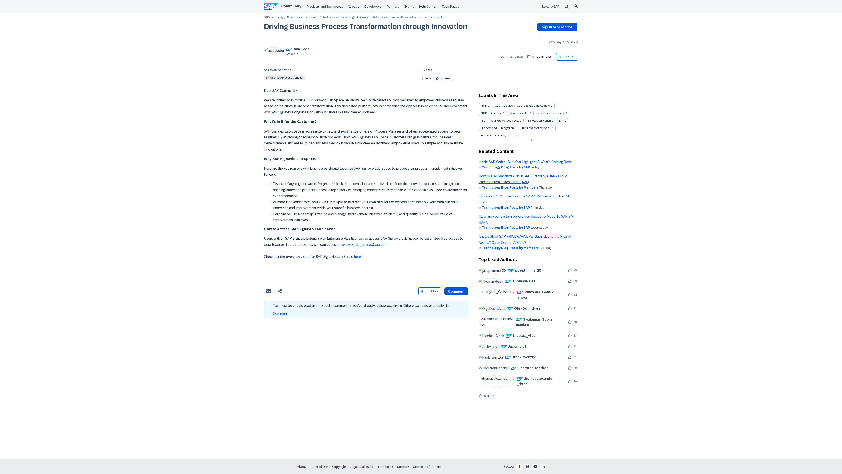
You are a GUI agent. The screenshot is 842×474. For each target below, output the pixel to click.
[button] (559, 57)
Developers (373, 6)
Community (291, 6)
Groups (353, 6)
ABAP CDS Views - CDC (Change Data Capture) (522, 105)
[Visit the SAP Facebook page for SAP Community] (519, 466)
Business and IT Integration (497, 128)
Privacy (301, 467)
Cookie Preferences (427, 467)
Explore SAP (550, 6)
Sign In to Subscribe (557, 27)
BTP (561, 120)
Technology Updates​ (437, 78)
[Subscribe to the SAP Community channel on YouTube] (535, 466)
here (357, 257)
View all (485, 396)
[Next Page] (531, 140)
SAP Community (273, 17)
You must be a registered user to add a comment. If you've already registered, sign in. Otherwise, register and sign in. (361, 305)
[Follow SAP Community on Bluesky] (527, 466)
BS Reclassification (539, 120)
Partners (393, 6)
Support (403, 467)
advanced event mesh (551, 113)
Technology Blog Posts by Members (510, 187)
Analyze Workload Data (505, 120)
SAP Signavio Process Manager (284, 77)
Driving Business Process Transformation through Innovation (365, 27)
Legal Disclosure (362, 467)
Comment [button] (456, 291)
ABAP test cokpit (520, 113)
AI (482, 120)
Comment (280, 314)
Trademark (385, 467)
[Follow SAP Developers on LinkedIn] (543, 466)
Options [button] (539, 34)
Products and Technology (325, 6)
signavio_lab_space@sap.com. (364, 244)
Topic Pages (450, 6)
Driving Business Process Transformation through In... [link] (413, 17)
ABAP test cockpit (491, 113)
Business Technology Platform (499, 135)
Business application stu (536, 128)
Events (409, 6)
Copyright (339, 467)
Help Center (428, 6)
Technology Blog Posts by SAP (359, 17)
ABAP (484, 105)
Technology (330, 17)
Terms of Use (319, 467)
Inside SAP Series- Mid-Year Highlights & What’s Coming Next (525, 162)
